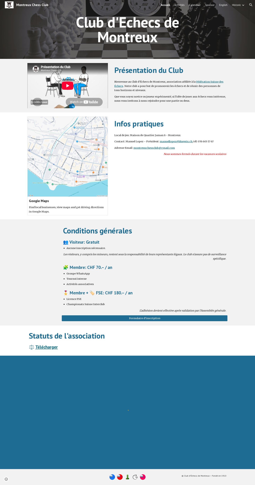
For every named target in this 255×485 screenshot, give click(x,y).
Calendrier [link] (195, 5)
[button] (251, 5)
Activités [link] (179, 5)
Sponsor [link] (210, 5)
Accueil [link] (165, 5)
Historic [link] (236, 5)
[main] (127, 29)
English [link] (223, 5)
